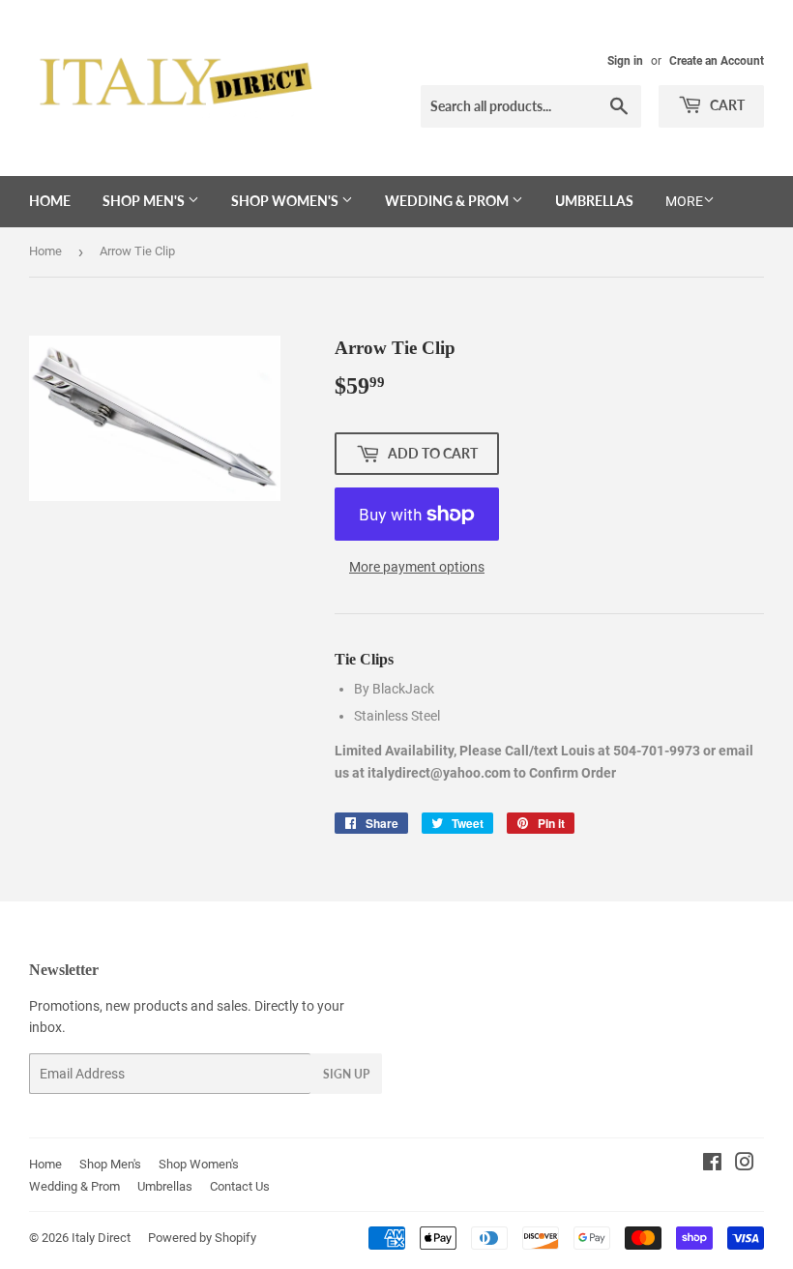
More (684, 201)
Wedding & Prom (448, 200)
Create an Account (716, 61)
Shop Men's (145, 200)
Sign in (625, 61)
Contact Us (240, 1186)
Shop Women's (286, 200)
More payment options (417, 567)
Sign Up (346, 1074)
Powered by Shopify (202, 1237)
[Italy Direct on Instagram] (744, 1164)
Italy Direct (101, 1237)
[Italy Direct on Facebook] (712, 1164)
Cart (726, 105)
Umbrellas (594, 200)
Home (50, 200)
